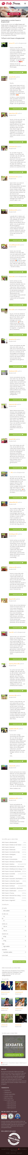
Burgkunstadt (22, 43)
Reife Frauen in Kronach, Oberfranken (14, 872)
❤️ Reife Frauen (4, 1063)
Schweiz (7, 1074)
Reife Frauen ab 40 (11, 1102)
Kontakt (7, 1153)
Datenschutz (13, 1153)
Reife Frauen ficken (8, 1098)
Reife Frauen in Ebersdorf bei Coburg (14, 895)
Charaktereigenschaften (9, 1094)
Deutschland (12, 1063)
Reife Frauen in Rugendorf (14, 900)
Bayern (17, 1063)
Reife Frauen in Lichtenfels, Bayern (14, 881)
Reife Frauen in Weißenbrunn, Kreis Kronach (14, 867)
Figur (3, 944)
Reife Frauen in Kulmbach (12, 886)
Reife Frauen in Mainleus (12, 864)
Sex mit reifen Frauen (9, 1100)
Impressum (19, 1153)
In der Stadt (5, 955)
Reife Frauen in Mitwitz (14, 876)
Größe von (4, 924)
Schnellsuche (7, 1090)
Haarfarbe (4, 949)
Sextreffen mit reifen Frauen (7, 1073)
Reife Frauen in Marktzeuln (14, 849)
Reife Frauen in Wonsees (14, 898)
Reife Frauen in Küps (14, 857)
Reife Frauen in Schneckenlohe (14, 859)
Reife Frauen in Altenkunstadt (14, 842)
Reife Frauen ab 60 (11, 1106)
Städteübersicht (7, 1092)
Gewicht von (5, 934)
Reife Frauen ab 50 (11, 1104)
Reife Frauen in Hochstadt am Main (14, 852)
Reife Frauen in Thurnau (14, 893)
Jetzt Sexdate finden (20, 961)
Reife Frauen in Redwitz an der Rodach (14, 845)
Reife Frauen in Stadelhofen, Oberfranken (14, 889)
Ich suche (4, 908)
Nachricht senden (17, 72)
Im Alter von (5, 914)
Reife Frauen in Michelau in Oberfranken (14, 862)
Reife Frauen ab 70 (11, 1107)
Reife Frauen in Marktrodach (12, 890)
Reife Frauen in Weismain (14, 847)
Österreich (23, 1073)
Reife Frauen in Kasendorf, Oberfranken (14, 878)
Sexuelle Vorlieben (8, 1096)
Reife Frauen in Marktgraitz (14, 854)
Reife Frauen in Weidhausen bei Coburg (14, 869)
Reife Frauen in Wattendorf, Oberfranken (14, 884)
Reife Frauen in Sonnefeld (12, 873)
